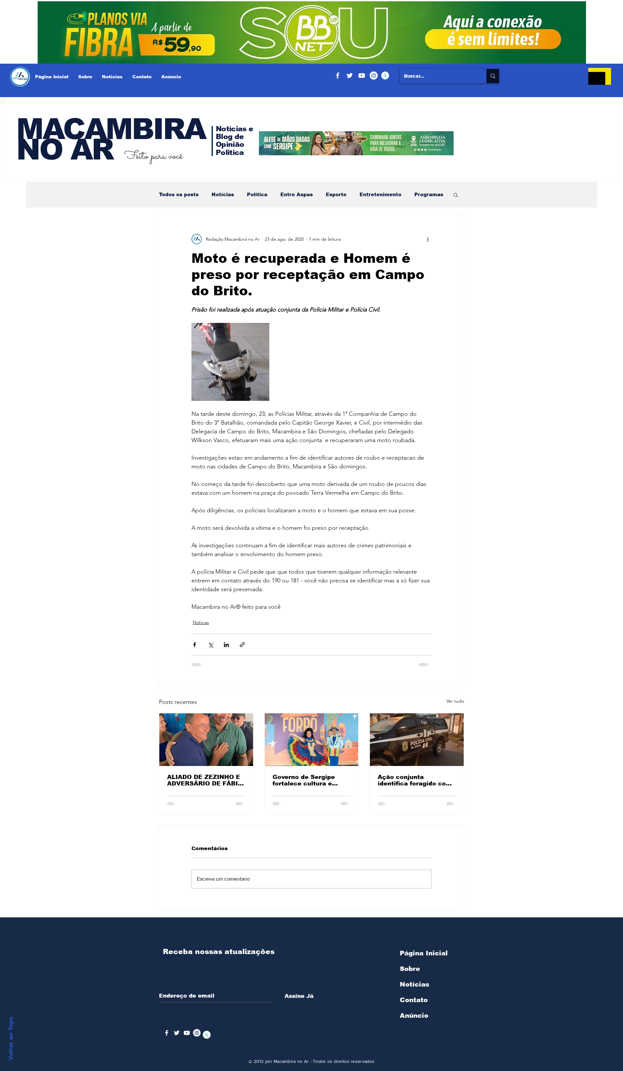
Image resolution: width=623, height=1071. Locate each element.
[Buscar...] (492, 76)
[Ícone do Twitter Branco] (176, 1033)
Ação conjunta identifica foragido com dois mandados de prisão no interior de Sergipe (415, 780)
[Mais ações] (428, 239)
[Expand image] (230, 362)
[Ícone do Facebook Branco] (166, 1033)
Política (257, 194)
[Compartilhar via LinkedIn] (226, 645)
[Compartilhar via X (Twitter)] (210, 645)
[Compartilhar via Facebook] (194, 645)
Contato (414, 999)
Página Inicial (424, 953)
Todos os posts (179, 194)
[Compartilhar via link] (242, 645)
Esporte (336, 194)
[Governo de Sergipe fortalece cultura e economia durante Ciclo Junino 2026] (312, 739)
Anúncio (414, 1015)
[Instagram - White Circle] (374, 75)
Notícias (223, 194)
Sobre (410, 968)
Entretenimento (380, 194)
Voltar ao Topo (11, 1038)
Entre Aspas (296, 194)
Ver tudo (455, 701)
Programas (428, 194)
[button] (456, 194)
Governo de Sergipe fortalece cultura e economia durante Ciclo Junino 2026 (310, 780)
